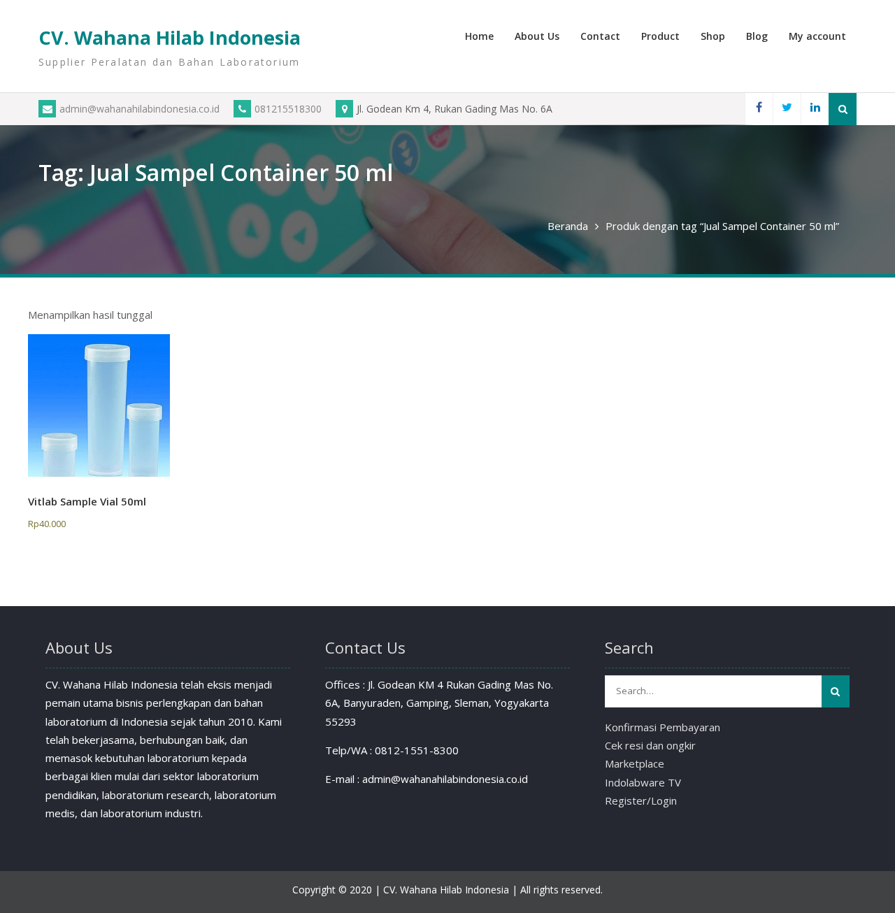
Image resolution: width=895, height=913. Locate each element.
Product (660, 36)
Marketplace (634, 763)
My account (817, 36)
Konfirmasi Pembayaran (662, 727)
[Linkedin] (815, 108)
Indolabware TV (643, 782)
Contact (600, 36)
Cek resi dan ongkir (650, 745)
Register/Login (641, 800)
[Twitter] (787, 108)
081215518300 (288, 108)
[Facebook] (759, 108)
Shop (713, 36)
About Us (537, 36)
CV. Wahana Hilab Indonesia (169, 37)
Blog (757, 36)
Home (479, 36)
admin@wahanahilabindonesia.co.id (139, 108)
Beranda (567, 226)
